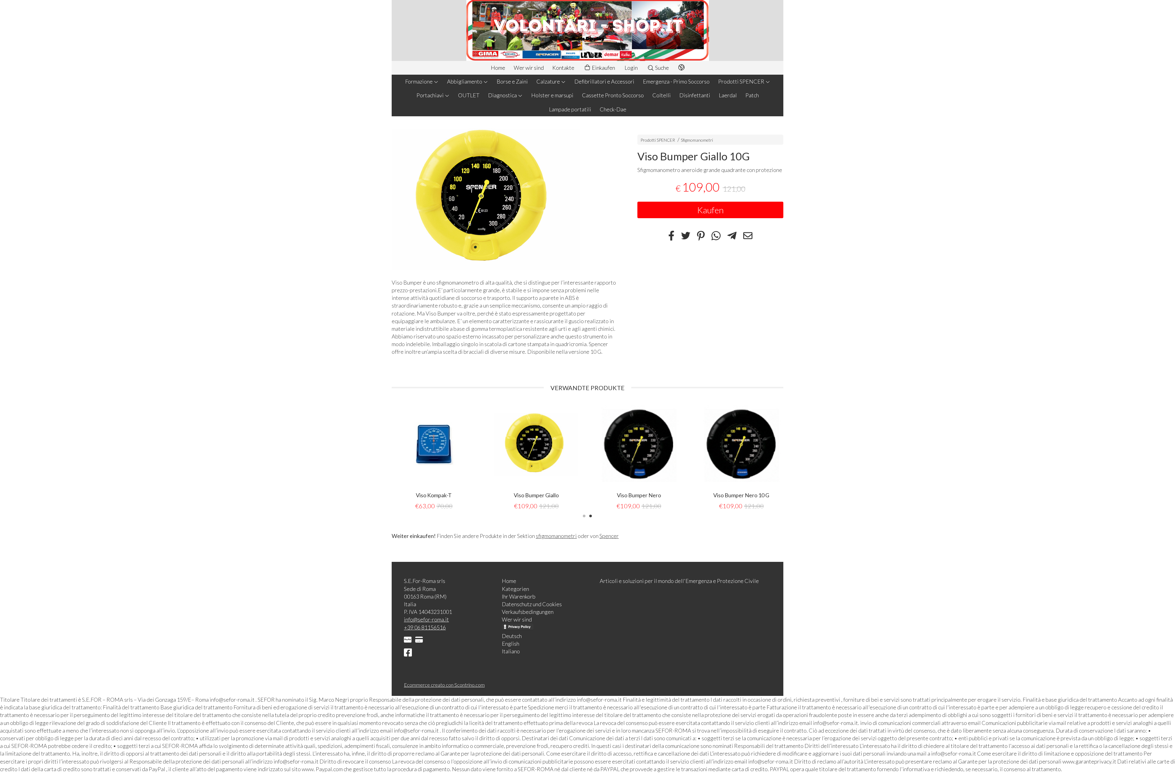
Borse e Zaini (512, 81)
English (510, 643)
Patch (752, 95)
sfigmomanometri (556, 535)
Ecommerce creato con (444, 685)
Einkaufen (603, 67)
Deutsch (512, 636)
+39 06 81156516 (425, 627)
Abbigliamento (465, 81)
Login (631, 67)
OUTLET (468, 95)
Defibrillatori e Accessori (604, 81)
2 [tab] (590, 515)
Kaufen (710, 210)
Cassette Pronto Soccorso (613, 95)
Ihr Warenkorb (518, 596)
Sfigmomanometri (697, 140)
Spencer (609, 535)
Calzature (548, 81)
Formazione (419, 81)
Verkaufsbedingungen (528, 611)
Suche (661, 67)
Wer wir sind (529, 67)
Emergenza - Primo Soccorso (676, 81)
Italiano (511, 651)
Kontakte (563, 67)
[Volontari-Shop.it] (587, 30)
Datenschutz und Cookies (532, 604)
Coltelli (661, 95)
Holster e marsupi (552, 95)
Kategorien (515, 588)
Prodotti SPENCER (741, 81)
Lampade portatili (570, 109)
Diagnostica (503, 95)
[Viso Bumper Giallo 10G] (504, 199)
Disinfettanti (694, 95)
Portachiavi (430, 95)
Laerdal (728, 95)
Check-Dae (613, 109)
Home (498, 67)
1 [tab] (584, 515)
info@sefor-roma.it (426, 619)
